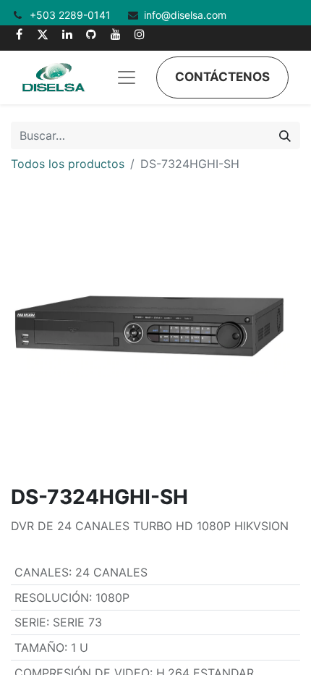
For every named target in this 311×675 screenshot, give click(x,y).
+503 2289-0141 (72, 15)
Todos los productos (67, 163)
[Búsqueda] (285, 135)
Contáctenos (222, 77)
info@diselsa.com (185, 15)
